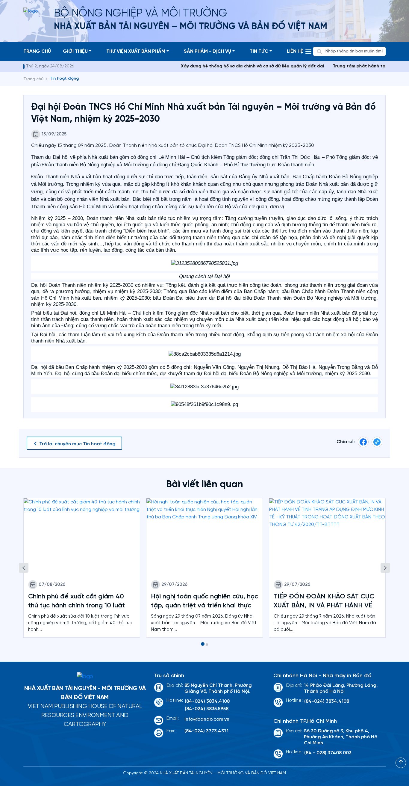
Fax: (170, 731)
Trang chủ (37, 51)
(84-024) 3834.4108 (207, 701)
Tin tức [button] (259, 51)
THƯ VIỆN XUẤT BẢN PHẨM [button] (135, 51)
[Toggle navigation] (308, 51)
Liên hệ (295, 51)
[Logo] (85, 676)
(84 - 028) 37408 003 (328, 752)
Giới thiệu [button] (75, 51)
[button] (203, 644)
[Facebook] (363, 441)
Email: (172, 718)
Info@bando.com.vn (206, 719)
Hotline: (174, 700)
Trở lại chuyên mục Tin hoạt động (77, 443)
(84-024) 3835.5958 (206, 708)
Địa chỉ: (174, 685)
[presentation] (23, 568)
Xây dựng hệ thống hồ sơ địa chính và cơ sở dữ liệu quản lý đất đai (237, 66)
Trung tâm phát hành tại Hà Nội (352, 66)
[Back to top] (401, 763)
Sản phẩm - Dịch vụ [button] (207, 51)
